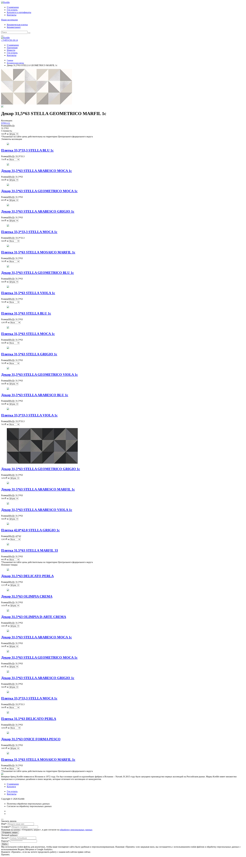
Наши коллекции (9, 20)
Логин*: (5, 838)
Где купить (12, 10)
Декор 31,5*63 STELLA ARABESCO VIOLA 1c (36, 510)
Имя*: (4, 824)
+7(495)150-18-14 (9, 40)
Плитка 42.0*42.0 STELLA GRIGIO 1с (30, 530)
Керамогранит (14, 27)
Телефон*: (6, 827)
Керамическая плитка (17, 24)
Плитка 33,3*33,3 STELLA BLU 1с (27, 150)
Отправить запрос (10, 832)
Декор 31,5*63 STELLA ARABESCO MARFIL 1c (38, 489)
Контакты (11, 15)
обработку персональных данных (76, 829)
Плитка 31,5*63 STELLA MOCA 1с (28, 334)
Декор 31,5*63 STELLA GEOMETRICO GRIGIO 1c (40, 469)
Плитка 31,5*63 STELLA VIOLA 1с (28, 293)
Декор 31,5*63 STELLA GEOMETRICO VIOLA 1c (39, 374)
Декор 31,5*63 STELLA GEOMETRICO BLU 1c (37, 272)
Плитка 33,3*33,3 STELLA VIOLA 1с (29, 415)
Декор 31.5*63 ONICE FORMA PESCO (31, 739)
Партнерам (12, 47)
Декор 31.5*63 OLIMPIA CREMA (26, 596)
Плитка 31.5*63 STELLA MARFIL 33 (29, 550)
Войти (4, 844)
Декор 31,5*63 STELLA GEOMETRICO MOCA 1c (39, 191)
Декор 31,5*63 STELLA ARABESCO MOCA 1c (36, 171)
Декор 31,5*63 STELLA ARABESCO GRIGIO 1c (37, 211)
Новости (11, 50)
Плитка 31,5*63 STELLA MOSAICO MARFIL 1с (38, 252)
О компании (13, 7)
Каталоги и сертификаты (19, 12)
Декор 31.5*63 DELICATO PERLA (27, 576)
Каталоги (11, 786)
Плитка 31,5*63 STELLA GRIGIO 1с (29, 354)
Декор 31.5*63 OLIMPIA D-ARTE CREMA (33, 617)
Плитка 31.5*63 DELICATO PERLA (28, 719)
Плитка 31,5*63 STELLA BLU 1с (26, 313)
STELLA (5, 123)
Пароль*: (5, 841)
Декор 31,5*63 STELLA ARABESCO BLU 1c (34, 395)
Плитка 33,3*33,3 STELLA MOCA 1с (29, 232)
